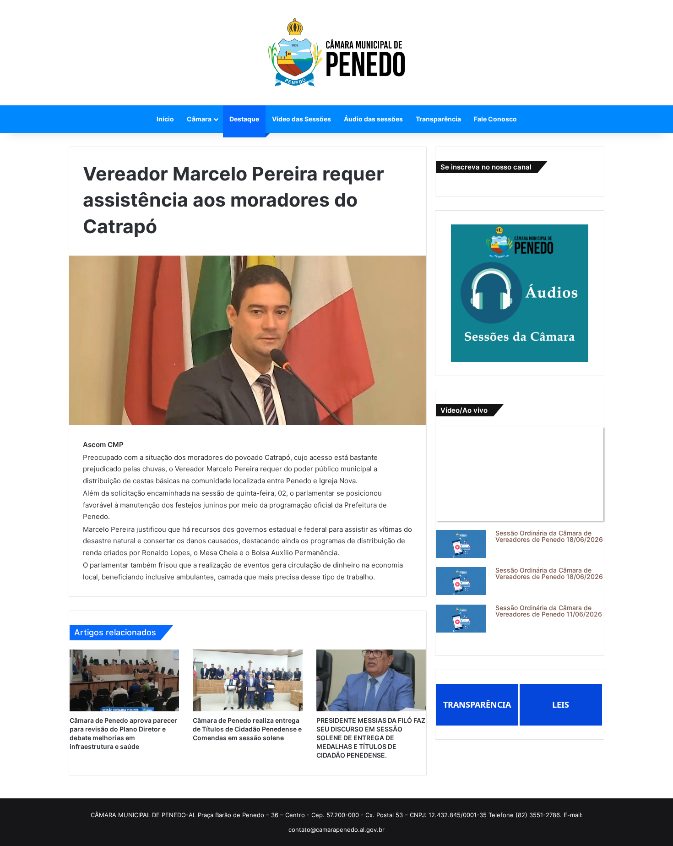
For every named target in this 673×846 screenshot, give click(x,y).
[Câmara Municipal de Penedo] (336, 52)
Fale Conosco (495, 119)
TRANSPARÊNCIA (477, 704)
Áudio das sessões (373, 119)
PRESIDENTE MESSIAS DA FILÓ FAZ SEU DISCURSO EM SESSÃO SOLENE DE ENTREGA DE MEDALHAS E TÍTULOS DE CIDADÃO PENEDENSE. (370, 737)
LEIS (560, 704)
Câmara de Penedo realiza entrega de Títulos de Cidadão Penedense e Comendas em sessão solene (247, 729)
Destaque (244, 119)
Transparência (438, 119)
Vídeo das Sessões (301, 119)
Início (165, 119)
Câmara (199, 119)
